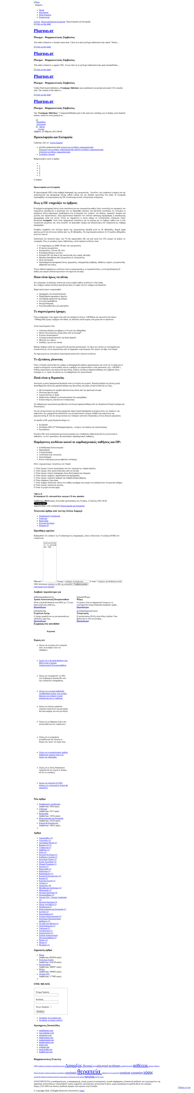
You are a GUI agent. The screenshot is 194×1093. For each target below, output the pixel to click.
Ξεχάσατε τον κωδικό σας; (50, 1018)
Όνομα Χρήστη (42, 992)
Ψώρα (41, 955)
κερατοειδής (115, 1073)
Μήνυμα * (38, 581)
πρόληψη (56, 1077)
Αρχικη (37, 22)
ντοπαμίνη (137, 1072)
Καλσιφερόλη (60, 1066)
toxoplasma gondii (50, 1066)
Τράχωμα (43, 518)
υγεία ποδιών (80, 1077)
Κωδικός (39, 999)
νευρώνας (125, 1072)
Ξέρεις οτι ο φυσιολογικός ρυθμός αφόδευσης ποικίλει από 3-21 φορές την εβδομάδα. (53, 754)
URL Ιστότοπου (40, 584)
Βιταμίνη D (44, 525)
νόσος (148, 1072)
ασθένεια (141, 1065)
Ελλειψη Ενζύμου (46, 523)
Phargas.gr (44, 30)
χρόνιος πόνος (99, 1077)
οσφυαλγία (37, 1077)
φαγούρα (89, 1076)
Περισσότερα (40, 607)
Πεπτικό (88, 1065)
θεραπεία (89, 1071)
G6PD (36, 1066)
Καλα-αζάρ (43, 521)
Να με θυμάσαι (42, 1007)
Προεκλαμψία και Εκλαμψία (53, 22)
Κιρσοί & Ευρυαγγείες (48, 823)
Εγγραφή (51, 631)
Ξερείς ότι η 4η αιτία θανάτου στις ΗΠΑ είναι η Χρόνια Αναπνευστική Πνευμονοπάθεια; (53, 662)
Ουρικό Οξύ (44, 974)
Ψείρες (42, 969)
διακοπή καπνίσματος (58, 1073)
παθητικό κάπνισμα (47, 1077)
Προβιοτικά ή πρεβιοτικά (49, 516)
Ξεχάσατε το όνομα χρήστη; (51, 1020)
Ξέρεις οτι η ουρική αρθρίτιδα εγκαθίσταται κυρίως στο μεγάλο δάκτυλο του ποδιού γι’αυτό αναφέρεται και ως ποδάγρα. (53, 694)
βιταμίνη (42, 1073)
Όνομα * (61, 581)
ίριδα (95, 1066)
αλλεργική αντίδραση (109, 1065)
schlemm (41, 1066)
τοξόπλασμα (72, 1077)
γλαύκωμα (48, 1073)
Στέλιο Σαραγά (56, 143)
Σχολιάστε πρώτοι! (47, 154)
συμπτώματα (64, 1077)
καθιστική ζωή (106, 1073)
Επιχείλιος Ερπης (46, 960)
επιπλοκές (71, 1072)
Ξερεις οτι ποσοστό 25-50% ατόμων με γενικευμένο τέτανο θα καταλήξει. (53, 785)
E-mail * (93, 581)
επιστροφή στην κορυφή (44, 587)
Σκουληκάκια (44, 964)
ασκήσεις (152, 1066)
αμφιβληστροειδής (127, 1066)
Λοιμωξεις (74, 1065)
